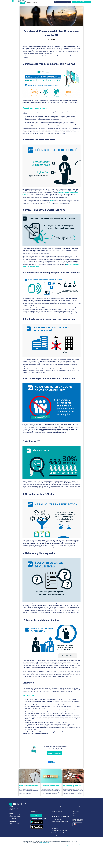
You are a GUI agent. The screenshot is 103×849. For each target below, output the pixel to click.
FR (77, 824)
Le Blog (74, 813)
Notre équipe (33, 809)
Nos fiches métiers (77, 806)
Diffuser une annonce (57, 811)
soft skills (51, 200)
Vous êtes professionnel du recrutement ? (62, 835)
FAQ (74, 815)
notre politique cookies (44, 842)
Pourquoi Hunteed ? (35, 806)
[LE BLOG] (19, 1)
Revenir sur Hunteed (32, 2)
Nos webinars (76, 811)
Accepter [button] (69, 845)
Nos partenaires (55, 828)
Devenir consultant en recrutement (60, 821)
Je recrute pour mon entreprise (62, 2)
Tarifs (53, 809)
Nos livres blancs (77, 809)
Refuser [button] (76, 845)
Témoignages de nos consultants (59, 830)
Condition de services (57, 826)
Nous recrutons (34, 811)
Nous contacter (36, 815)
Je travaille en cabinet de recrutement (81, 2)
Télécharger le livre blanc (54, 753)
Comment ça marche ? (57, 806)
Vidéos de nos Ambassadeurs (59, 832)
